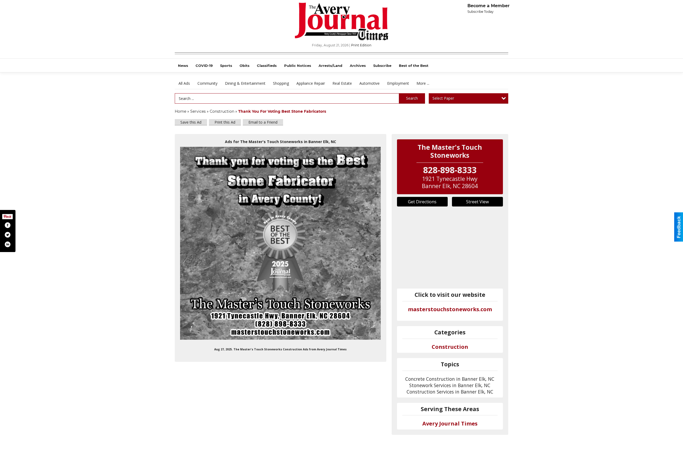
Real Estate (342, 83)
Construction (222, 111)
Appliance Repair (310, 83)
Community (207, 83)
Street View (477, 202)
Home (180, 111)
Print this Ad (225, 122)
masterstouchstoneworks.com (450, 309)
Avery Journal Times (450, 423)
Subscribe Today (480, 12)
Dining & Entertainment (245, 83)
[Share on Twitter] (7, 234)
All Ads (184, 83)
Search (412, 98)
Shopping (281, 83)
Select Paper (443, 98)
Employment (398, 83)
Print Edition (361, 45)
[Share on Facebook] (7, 225)
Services (198, 111)
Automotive (369, 83)
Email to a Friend (262, 122)
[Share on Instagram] (7, 244)
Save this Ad (190, 122)
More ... (422, 83)
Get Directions (422, 202)
